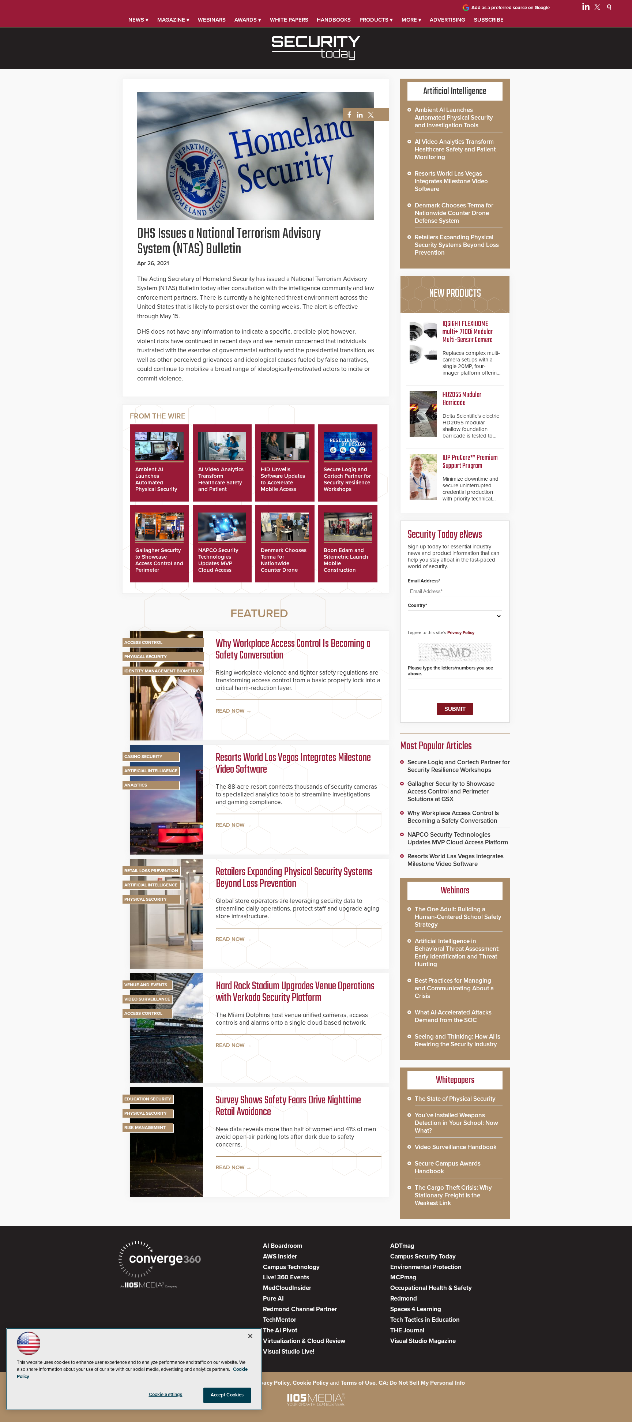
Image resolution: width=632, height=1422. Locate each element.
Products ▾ (376, 19)
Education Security (147, 1099)
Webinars (212, 19)
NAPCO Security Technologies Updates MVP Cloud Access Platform (218, 563)
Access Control (143, 642)
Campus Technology (291, 1267)
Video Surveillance (147, 999)
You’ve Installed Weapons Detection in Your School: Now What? (456, 1122)
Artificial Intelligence (150, 770)
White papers (289, 19)
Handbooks (334, 19)
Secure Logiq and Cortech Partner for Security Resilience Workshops (347, 479)
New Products (455, 293)
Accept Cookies (227, 1395)
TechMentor (279, 1320)
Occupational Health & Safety (431, 1288)
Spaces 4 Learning (415, 1309)
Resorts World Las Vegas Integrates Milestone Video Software (293, 764)
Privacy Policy (460, 632)
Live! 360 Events (286, 1277)
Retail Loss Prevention (151, 870)
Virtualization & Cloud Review (304, 1341)
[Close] (250, 1336)
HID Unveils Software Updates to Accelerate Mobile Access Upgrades (283, 482)
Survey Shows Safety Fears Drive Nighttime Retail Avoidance (288, 1106)
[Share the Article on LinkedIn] (358, 115)
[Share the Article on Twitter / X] (370, 115)
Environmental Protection (426, 1267)
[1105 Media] (148, 1285)
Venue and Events (145, 984)
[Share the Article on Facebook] (347, 115)
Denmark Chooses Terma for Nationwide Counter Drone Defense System (283, 563)
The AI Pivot (280, 1330)
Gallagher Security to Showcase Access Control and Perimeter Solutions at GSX (159, 563)
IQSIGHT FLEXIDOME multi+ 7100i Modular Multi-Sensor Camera (468, 332)
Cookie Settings (166, 1394)
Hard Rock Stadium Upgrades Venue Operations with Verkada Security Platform (295, 992)
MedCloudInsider (287, 1288)
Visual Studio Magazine (423, 1341)
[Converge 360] (159, 1260)
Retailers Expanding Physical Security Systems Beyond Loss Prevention (294, 878)
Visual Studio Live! (288, 1351)
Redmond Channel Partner (300, 1309)
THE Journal (407, 1330)
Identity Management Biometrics (163, 671)
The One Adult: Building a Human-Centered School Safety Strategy (458, 916)
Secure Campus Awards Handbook (448, 1167)
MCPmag (403, 1277)
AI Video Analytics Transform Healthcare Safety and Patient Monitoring (221, 482)
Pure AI (273, 1298)
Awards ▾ (247, 19)
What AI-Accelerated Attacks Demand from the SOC (453, 1016)
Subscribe (489, 19)
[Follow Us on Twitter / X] (597, 8)
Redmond (403, 1298)
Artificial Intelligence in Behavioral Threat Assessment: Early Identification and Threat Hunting (457, 952)
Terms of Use (358, 1383)
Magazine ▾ (173, 19)
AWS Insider (280, 1256)
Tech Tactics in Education (425, 1320)
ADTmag (402, 1246)
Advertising (447, 19)
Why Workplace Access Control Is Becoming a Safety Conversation (293, 649)
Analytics (135, 785)
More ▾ (411, 19)
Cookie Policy (310, 1383)
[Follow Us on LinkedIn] (586, 8)
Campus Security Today (423, 1256)
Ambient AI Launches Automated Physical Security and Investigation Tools (157, 486)
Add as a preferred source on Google (510, 8)
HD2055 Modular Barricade (462, 399)
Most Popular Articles (436, 746)
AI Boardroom (282, 1246)
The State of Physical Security (455, 1099)
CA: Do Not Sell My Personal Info (422, 1383)
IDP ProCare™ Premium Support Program (470, 462)
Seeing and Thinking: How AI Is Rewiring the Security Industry (457, 1040)
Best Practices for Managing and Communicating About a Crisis (454, 988)
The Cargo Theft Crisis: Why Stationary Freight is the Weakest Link (453, 1195)
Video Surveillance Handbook (456, 1147)
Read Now (230, 711)
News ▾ (138, 19)
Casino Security (143, 756)
